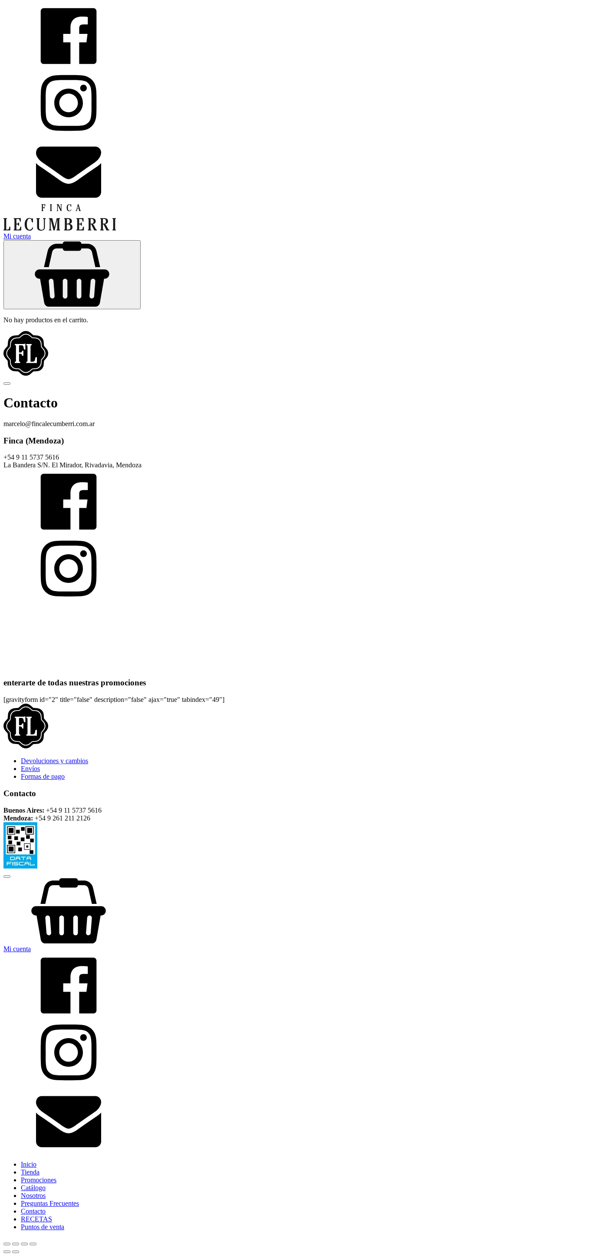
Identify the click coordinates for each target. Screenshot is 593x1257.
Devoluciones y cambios (54, 760)
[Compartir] (24, 1244)
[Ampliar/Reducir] (6, 1244)
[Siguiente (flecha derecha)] (15, 1251)
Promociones (38, 1180)
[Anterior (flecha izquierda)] (6, 1251)
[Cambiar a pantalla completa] (15, 1244)
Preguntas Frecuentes (50, 1203)
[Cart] (72, 274)
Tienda (30, 1172)
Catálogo (33, 1187)
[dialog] (296, 1050)
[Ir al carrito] (296, 911)
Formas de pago (43, 776)
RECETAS (36, 1219)
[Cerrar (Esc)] (33, 1244)
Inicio (28, 1164)
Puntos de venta (42, 1227)
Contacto (33, 1211)
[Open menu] (6, 383)
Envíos (30, 768)
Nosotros (33, 1195)
